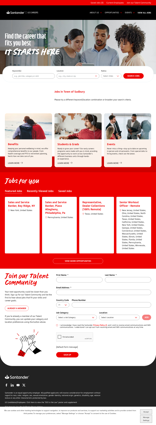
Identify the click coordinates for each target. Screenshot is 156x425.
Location (60, 71)
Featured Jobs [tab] (13, 191)
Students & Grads (68, 144)
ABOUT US (94, 12)
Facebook (6, 385)
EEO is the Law (51, 402)
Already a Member (16, 308)
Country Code (62, 300)
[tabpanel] (78, 225)
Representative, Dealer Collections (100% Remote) (93, 205)
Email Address (63, 287)
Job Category (62, 312)
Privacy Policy (99, 325)
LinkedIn (12, 385)
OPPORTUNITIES (112, 12)
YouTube (18, 385)
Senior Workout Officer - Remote (130, 203)
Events (111, 144)
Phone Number (79, 300)
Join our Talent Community (139, 2)
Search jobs (133, 76)
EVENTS (128, 12)
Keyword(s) (16, 71)
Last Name (111, 275)
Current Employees (115, 2)
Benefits (13, 144)
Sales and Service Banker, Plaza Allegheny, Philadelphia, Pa (56, 207)
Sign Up (67, 354)
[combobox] (78, 76)
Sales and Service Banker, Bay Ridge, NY (21, 203)
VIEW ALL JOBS (144, 12)
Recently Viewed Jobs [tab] (40, 191)
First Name (62, 275)
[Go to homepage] (22, 12)
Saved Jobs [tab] (65, 191)
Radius (103, 71)
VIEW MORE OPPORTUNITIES (78, 261)
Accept (146, 411)
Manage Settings (146, 418)
